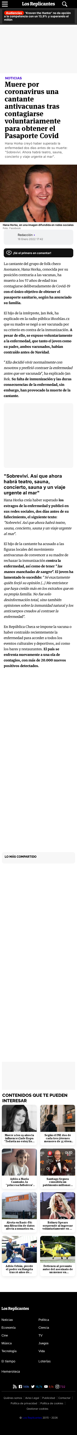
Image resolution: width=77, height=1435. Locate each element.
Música (6, 1343)
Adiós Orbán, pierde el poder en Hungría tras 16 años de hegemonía (19, 1269)
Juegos (43, 1343)
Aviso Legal (32, 1397)
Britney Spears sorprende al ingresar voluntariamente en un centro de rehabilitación (57, 1225)
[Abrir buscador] (64, 4)
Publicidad (48, 1397)
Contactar (64, 1397)
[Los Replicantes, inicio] (38, 4)
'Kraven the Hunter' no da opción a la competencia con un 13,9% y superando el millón (37, 16)
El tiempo (8, 1361)
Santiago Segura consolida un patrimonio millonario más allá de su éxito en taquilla (58, 1182)
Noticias (7, 1320)
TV (40, 1335)
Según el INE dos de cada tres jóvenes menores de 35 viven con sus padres (57, 1138)
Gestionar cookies (37, 1408)
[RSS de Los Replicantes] (15, 1386)
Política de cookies (51, 1403)
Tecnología (8, 1351)
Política (43, 1320)
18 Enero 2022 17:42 (30, 239)
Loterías (44, 1361)
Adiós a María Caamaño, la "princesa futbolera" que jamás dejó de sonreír (19, 1182)
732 (62, 1386)
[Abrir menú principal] (5, 4)
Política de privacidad (24, 1403)
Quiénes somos (13, 1397)
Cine (4, 1335)
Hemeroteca (10, 1371)
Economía (8, 1327)
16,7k (38, 1386)
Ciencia (43, 1327)
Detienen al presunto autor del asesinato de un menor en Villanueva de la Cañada (58, 1269)
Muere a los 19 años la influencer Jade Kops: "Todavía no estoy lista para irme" (19, 1138)
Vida (41, 1351)
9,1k (51, 1386)
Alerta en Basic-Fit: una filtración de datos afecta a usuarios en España (19, 1225)
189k (25, 1386)
